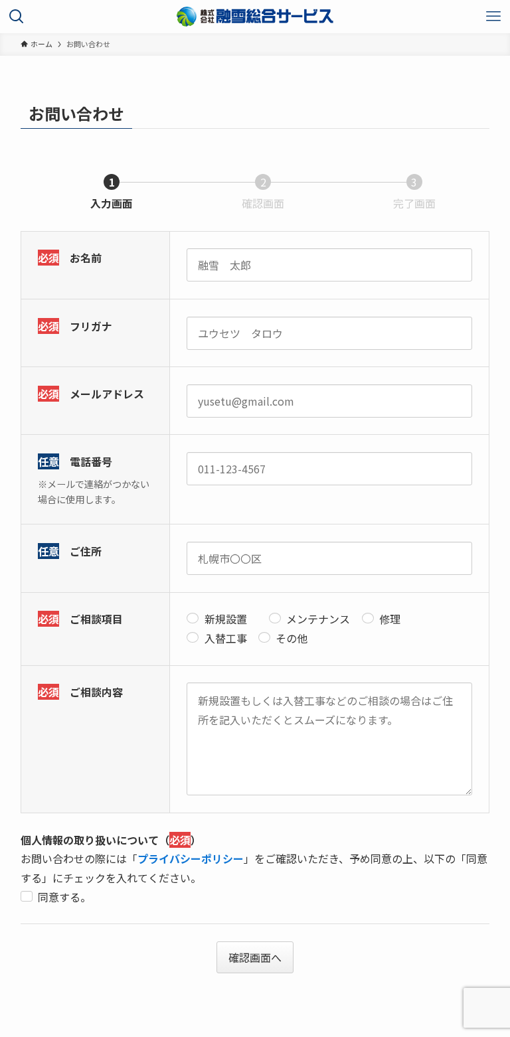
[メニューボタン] (493, 16)
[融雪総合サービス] (255, 16)
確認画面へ (255, 957)
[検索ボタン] (16, 16)
